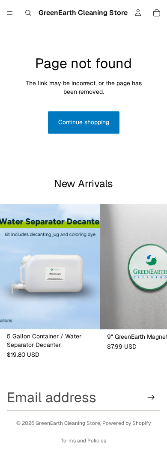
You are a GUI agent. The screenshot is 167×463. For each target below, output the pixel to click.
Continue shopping (83, 122)
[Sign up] (151, 397)
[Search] (28, 12)
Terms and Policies (83, 440)
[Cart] (156, 12)
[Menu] (10, 13)
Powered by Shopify (126, 423)
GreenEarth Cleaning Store (68, 423)
